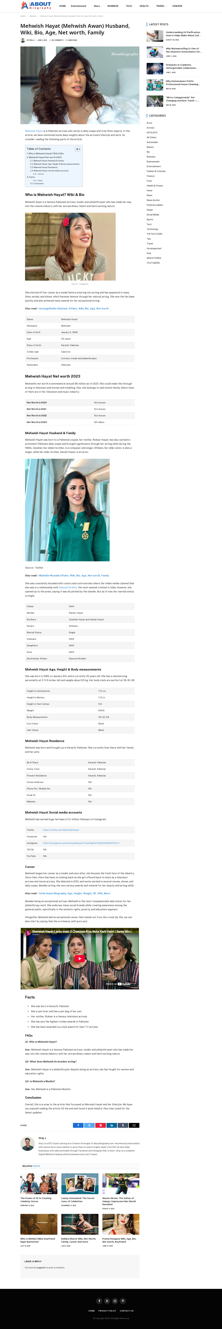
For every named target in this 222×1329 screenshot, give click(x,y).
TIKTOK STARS (154, 234)
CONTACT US (127, 1311)
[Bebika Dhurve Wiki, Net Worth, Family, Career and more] (79, 1224)
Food (149, 181)
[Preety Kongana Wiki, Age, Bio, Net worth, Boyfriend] (120, 1224)
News (97, 6)
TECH (129, 6)
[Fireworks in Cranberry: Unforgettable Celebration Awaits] (155, 68)
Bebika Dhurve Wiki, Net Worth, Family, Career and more (78, 1240)
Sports (150, 219)
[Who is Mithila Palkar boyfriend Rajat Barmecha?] (38, 1224)
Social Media (153, 214)
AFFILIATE (152, 132)
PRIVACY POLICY (107, 1311)
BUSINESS (113, 6)
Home (149, 190)
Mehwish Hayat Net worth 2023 (45, 157)
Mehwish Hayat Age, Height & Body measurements (57, 164)
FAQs (40, 181)
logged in (41, 1267)
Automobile (152, 142)
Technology (152, 229)
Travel (150, 243)
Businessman (153, 161)
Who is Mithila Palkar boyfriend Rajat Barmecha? (37, 1240)
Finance (150, 176)
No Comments (58, 40)
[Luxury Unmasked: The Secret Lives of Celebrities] (79, 1183)
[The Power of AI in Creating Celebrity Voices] (38, 1183)
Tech (149, 224)
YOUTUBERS (153, 263)
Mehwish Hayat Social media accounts (51, 171)
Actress (150, 128)
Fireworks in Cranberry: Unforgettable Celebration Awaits (181, 66)
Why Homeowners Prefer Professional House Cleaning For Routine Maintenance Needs (183, 82)
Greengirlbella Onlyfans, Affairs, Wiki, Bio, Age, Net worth (74, 308)
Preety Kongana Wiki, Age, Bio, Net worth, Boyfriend (119, 1240)
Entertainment (78, 6)
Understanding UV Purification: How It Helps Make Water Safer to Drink (183, 34)
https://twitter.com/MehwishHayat (61, 830)
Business (151, 157)
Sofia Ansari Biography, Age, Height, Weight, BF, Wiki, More (74, 893)
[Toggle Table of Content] (76, 149)
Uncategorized (154, 248)
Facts (32, 177)
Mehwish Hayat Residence (45, 167)
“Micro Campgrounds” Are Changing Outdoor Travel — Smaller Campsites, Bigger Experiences (181, 99)
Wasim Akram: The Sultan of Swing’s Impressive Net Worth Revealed (119, 1201)
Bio (148, 152)
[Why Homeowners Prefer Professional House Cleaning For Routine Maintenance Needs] (155, 85)
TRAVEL (160, 6)
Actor (149, 123)
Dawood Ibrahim (68, 587)
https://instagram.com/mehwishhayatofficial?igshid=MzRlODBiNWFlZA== (81, 843)
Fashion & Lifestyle (156, 171)
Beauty (150, 147)
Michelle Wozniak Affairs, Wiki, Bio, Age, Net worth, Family (74, 575)
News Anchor (153, 200)
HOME (62, 6)
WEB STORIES (154, 258)
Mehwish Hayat (34, 131)
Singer (150, 210)
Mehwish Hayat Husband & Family (49, 161)
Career (41, 174)
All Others (151, 137)
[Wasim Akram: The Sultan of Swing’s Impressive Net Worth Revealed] (120, 1183)
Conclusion (39, 183)
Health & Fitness (155, 185)
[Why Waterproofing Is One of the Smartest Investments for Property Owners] (155, 52)
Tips (149, 239)
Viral (149, 253)
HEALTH (144, 6)
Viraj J (32, 40)
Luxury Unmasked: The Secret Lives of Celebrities (77, 1200)
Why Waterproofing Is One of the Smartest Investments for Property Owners (183, 50)
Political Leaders (155, 205)
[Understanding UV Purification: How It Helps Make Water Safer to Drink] (155, 36)
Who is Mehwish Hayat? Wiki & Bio (46, 153)
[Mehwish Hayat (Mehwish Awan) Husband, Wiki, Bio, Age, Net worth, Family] (79, 85)
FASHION (177, 6)
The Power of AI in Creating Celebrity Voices (35, 1200)
